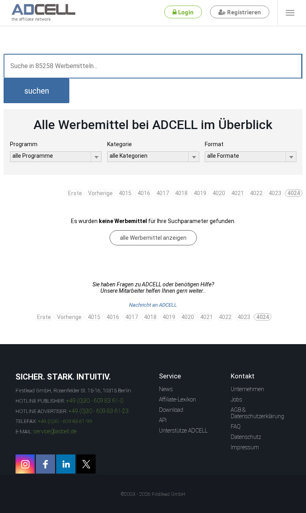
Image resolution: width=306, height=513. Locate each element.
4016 (143, 193)
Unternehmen (247, 389)
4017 (162, 193)
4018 (181, 193)
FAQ (236, 426)
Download (171, 410)
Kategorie (119, 144)
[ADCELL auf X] (86, 464)
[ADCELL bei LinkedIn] (65, 464)
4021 (237, 193)
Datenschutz (246, 437)
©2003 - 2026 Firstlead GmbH (153, 494)
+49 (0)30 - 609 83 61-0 (94, 400)
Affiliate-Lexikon (177, 399)
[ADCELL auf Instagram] (25, 464)
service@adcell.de (54, 431)
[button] (36, 90)
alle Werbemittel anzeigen (153, 238)
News (166, 389)
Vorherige (100, 193)
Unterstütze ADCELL (183, 430)
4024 (293, 193)
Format (214, 144)
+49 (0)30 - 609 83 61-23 (99, 411)
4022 (256, 193)
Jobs (236, 399)
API (163, 420)
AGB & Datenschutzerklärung (257, 413)
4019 (200, 193)
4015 (125, 193)
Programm (23, 144)
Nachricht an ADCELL (153, 305)
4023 (275, 193)
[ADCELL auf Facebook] (45, 464)
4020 (218, 193)
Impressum (245, 447)
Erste (75, 193)
